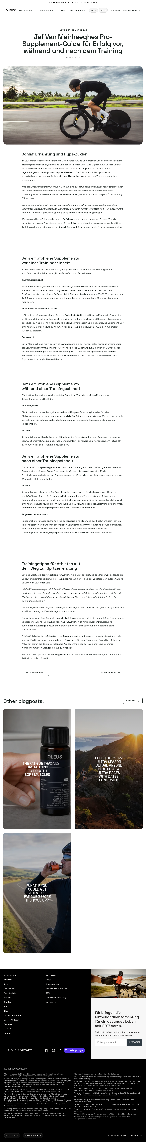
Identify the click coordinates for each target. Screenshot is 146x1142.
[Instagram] (53, 1050)
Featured (8, 1024)
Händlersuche (78, 10)
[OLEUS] (11, 10)
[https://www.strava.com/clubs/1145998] (60, 1050)
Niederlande (31, 1135)
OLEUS (110, 1135)
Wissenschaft (47, 10)
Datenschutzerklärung (56, 997)
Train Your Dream (84, 654)
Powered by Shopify (131, 1135)
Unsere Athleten (11, 1020)
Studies (7, 1002)
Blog (62, 10)
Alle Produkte (27, 10)
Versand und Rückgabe (56, 989)
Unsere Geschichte (12, 1015)
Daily (6, 984)
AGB (48, 993)
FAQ (6, 1006)
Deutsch (11, 1135)
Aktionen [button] (51, 976)
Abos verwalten (53, 984)
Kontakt (8, 1033)
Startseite (9, 980)
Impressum (51, 1002)
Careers (7, 1029)
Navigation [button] (10, 976)
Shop (48, 980)
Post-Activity (10, 993)
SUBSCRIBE (134, 1042)
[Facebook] (46, 1050)
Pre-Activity (9, 989)
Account (115, 10)
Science (8, 997)
